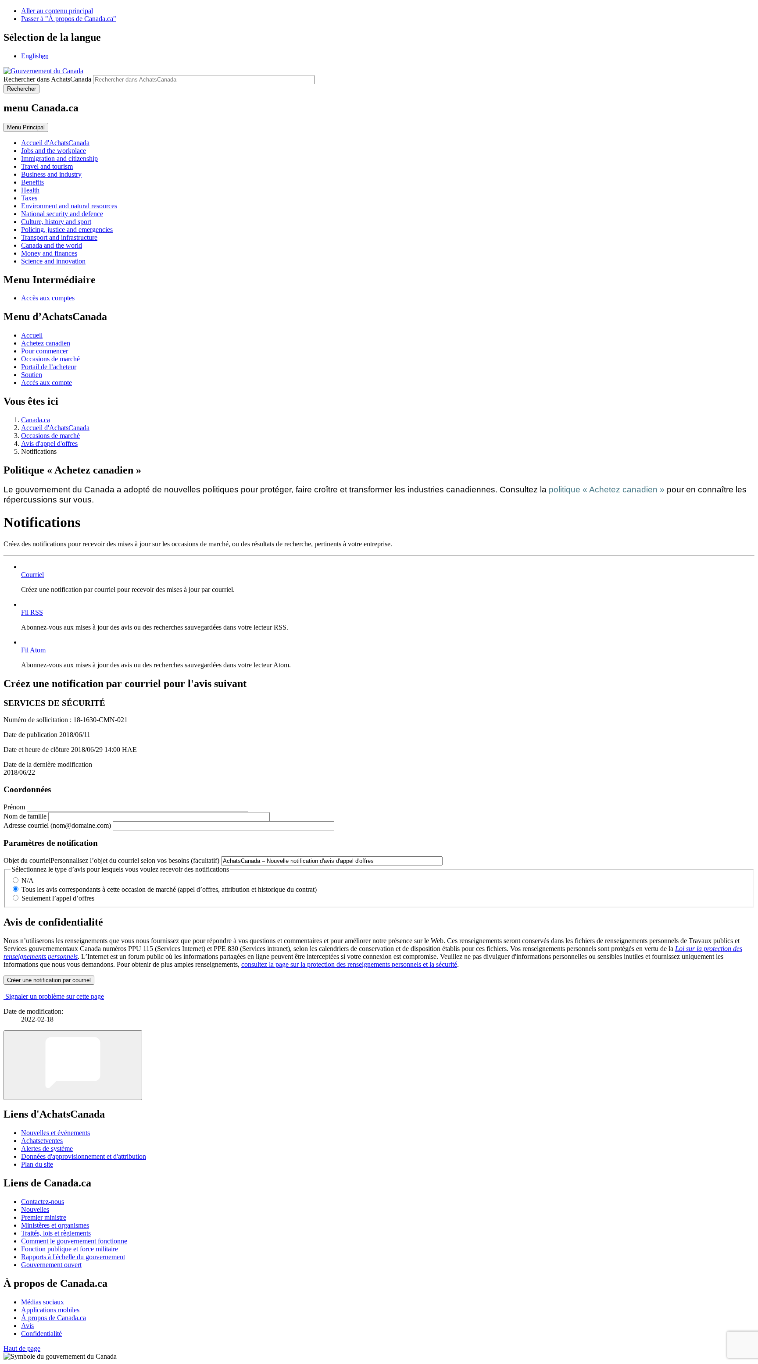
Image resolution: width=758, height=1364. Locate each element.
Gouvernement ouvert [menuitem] (51, 1264)
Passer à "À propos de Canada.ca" (68, 18)
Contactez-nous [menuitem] (42, 1201)
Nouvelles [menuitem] (35, 1209)
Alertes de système (47, 1148)
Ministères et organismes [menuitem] (55, 1225)
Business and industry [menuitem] (51, 174)
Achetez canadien (45, 343)
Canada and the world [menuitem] (51, 245)
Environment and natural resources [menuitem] (69, 206)
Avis (27, 1325)
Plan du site (37, 1164)
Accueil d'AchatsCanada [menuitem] (55, 142)
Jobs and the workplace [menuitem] (53, 150)
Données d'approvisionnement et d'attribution (83, 1156)
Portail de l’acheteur (48, 366)
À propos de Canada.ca (53, 1317)
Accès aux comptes (48, 298)
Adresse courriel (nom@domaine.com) (57, 825)
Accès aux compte (46, 382)
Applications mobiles (50, 1310)
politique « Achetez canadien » (607, 489)
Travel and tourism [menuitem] (47, 166)
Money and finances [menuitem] (49, 253)
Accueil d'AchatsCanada (55, 427)
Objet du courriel (111, 860)
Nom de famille (25, 816)
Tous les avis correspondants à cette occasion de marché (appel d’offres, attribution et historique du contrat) (169, 889)
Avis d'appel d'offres (49, 443)
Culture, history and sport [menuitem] (56, 221)
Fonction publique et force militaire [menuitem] (69, 1249)
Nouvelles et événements (55, 1132)
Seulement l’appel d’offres (57, 898)
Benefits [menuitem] (32, 182)
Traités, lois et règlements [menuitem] (56, 1233)
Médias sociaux (42, 1302)
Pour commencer (44, 351)
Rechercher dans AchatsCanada (47, 79)
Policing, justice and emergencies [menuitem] (67, 229)
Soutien (31, 374)
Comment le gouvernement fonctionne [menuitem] (74, 1241)
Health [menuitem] (30, 190)
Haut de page (22, 1348)
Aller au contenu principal (57, 10)
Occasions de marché (50, 359)
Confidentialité (41, 1333)
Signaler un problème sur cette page (54, 996)
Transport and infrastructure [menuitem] (59, 237)
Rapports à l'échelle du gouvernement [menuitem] (73, 1257)
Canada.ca (35, 420)
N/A (27, 880)
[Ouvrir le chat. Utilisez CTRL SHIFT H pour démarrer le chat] (73, 1065)
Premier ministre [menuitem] (43, 1217)
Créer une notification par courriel (49, 980)
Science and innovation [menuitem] (53, 261)
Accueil (32, 335)
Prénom (14, 807)
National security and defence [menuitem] (62, 213)
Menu (26, 127)
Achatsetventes (42, 1140)
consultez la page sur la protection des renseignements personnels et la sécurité (349, 964)
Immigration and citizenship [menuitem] (59, 158)
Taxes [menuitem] (29, 198)
